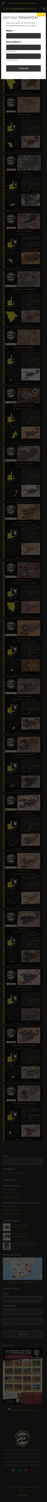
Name (10, 30)
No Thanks (41, 14)
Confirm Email (12, 60)
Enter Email (11, 51)
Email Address (14, 42)
